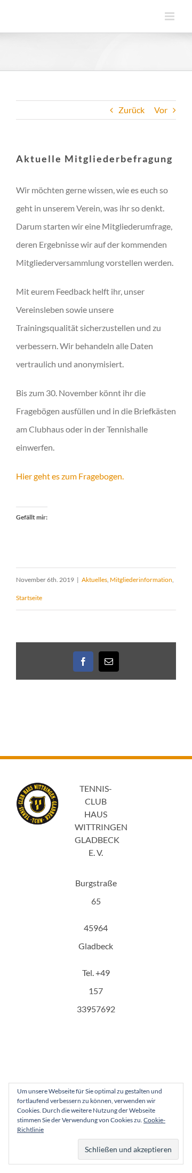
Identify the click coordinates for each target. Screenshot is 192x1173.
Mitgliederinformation (141, 580)
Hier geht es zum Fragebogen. (70, 476)
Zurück (131, 110)
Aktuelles (94, 580)
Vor (160, 110)
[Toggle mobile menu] (170, 16)
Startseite (29, 598)
